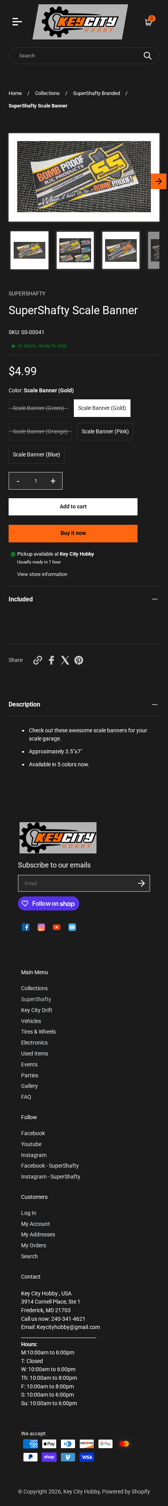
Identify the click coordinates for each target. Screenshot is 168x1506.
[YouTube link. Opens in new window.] (56, 927)
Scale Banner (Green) (38, 408)
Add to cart (73, 506)
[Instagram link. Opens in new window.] (41, 927)
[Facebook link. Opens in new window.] (26, 927)
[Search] (147, 55)
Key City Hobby (81, 1491)
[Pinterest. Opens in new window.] (79, 660)
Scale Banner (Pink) (105, 431)
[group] (29, 250)
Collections (47, 93)
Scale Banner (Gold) (102, 408)
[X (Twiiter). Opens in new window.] (65, 660)
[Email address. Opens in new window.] (72, 927)
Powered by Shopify (126, 1491)
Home (15, 93)
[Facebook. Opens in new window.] (51, 660)
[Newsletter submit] (141, 883)
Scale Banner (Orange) (40, 431)
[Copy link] (38, 660)
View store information (42, 574)
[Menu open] (18, 22)
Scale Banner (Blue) (36, 454)
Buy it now (73, 533)
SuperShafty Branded (96, 93)
